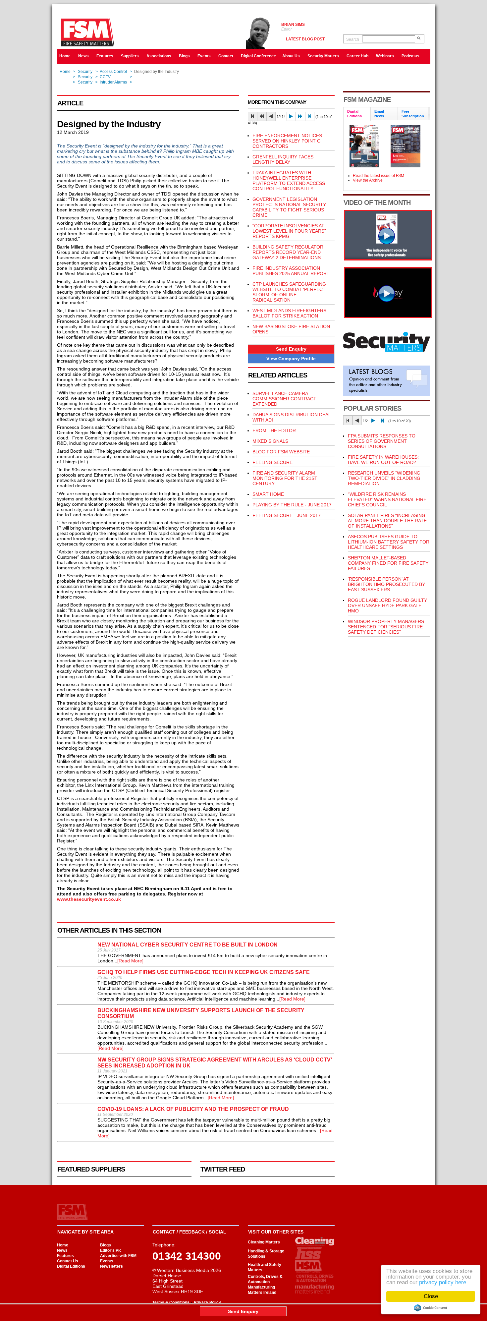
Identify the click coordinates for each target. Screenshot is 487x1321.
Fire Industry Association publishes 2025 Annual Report (291, 270)
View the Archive (368, 180)
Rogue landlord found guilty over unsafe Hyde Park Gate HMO (387, 605)
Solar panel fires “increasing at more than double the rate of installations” (387, 521)
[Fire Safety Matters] (388, 258)
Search (352, 39)
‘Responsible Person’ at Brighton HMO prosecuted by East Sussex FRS (386, 584)
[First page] (252, 116)
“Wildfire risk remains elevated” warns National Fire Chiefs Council (387, 499)
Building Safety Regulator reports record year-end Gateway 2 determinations (287, 252)
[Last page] (309, 116)
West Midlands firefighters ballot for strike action (289, 313)
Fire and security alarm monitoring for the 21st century (284, 478)
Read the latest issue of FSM (378, 175)
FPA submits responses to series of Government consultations (381, 441)
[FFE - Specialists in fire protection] (388, 316)
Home (65, 56)
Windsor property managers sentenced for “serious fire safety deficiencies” (386, 627)
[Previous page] (271, 116)
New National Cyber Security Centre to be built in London (187, 945)
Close (431, 1296)
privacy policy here (442, 1282)
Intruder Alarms (113, 82)
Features (104, 56)
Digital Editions (71, 1266)
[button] (291, 349)
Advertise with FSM (118, 1255)
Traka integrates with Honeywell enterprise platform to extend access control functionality (288, 180)
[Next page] (291, 116)
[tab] (357, 114)
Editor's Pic (111, 1250)
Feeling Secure (272, 462)
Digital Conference (258, 56)
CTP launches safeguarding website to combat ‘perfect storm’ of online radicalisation (289, 292)
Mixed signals (270, 441)
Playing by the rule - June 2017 (292, 504)
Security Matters (323, 56)
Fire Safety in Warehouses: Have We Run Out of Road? (383, 459)
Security (85, 71)
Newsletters (111, 1266)
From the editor (274, 430)
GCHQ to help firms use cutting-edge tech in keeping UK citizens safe (203, 972)
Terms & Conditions (170, 1302)
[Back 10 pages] (261, 116)
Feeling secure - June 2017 (286, 515)
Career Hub (357, 56)
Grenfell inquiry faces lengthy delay (282, 159)
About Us (291, 56)
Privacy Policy (207, 1302)
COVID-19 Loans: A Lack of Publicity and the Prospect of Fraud (193, 1109)
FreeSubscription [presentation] (413, 113)
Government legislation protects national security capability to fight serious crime (289, 207)
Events (204, 56)
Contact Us (67, 1261)
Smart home (268, 494)
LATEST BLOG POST (305, 39)
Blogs (184, 56)
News (83, 56)
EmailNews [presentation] (379, 113)
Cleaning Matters (264, 1242)
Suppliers (130, 56)
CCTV (105, 77)
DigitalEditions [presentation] (354, 113)
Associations (158, 56)
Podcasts (410, 56)
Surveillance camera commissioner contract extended (284, 399)
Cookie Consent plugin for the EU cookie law (430, 1307)
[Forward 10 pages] (300, 116)
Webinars (385, 56)
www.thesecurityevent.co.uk (89, 899)
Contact (225, 56)
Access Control (113, 71)
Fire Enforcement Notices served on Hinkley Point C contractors (287, 141)
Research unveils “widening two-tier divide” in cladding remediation (384, 478)
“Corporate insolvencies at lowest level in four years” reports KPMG (289, 231)
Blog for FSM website (281, 451)
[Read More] (130, 960)
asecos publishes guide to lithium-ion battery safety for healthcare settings (388, 542)
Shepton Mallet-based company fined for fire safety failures (388, 563)
